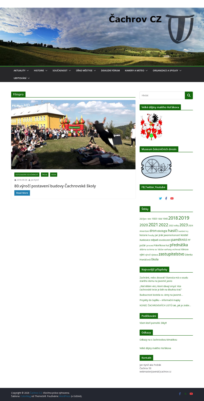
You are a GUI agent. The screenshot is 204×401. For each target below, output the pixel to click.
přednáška (179, 244)
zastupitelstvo (171, 254)
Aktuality (19, 70)
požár (143, 245)
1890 (149, 219)
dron (153, 231)
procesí (149, 245)
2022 (163, 225)
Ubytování (20, 78)
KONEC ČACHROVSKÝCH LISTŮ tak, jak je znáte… (165, 305)
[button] (27, 70)
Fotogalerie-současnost (27, 174)
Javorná (168, 235)
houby (151, 235)
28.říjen (143, 218)
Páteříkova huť (161, 245)
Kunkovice (145, 239)
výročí (148, 254)
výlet (142, 254)
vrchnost (176, 249)
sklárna (143, 249)
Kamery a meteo (134, 70)
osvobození (165, 239)
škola (155, 259)
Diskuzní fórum (110, 70)
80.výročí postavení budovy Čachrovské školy (55, 185)
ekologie (162, 231)
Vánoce (185, 249)
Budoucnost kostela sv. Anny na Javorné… (161, 294)
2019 (183, 218)
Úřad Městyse (84, 70)
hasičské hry (183, 231)
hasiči (173, 230)
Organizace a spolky (165, 70)
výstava (154, 254)
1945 (165, 218)
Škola (44, 174)
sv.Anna (150, 249)
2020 (144, 224)
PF (189, 239)
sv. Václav (159, 249)
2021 (153, 225)
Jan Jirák (159, 235)
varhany (168, 249)
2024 (190, 225)
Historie (39, 70)
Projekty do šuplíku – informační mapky (160, 300)
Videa (53, 174)
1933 (154, 218)
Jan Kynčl (35, 180)
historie (144, 235)
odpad (154, 240)
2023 (183, 224)
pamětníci (179, 239)
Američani (144, 231)
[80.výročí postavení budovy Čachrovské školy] (73, 134)
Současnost (60, 70)
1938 (159, 218)
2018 (173, 218)
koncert (176, 235)
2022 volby (174, 225)
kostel (184, 235)
